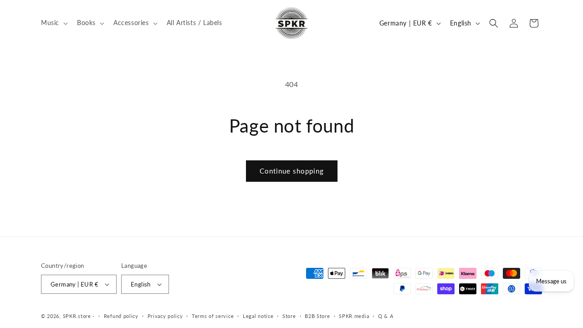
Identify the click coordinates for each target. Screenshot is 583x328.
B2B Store (317, 316)
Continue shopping (292, 171)
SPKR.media (354, 316)
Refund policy (121, 316)
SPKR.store (77, 316)
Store (289, 316)
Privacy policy (165, 316)
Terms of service (213, 316)
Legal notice (258, 316)
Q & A (386, 316)
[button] (54, 22)
